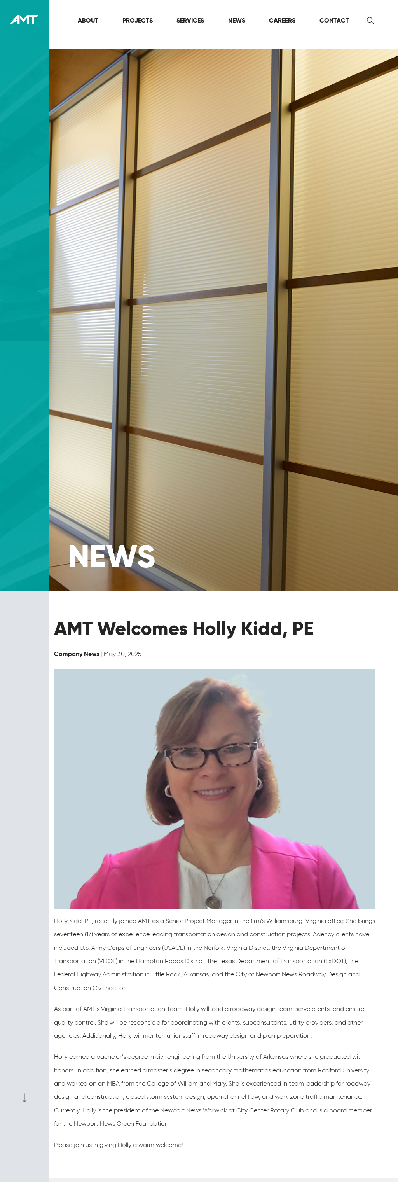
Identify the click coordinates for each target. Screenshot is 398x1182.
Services (190, 20)
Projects (137, 20)
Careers (282, 20)
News (236, 20)
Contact (334, 20)
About (88, 20)
